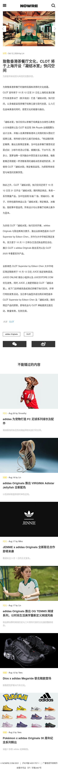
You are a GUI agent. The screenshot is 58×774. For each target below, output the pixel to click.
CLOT (11, 322)
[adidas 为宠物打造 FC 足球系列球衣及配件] (29, 391)
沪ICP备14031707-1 (31, 763)
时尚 (5, 413)
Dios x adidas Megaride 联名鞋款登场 (27, 678)
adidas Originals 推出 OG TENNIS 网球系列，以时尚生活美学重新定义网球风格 (28, 613)
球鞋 (4, 53)
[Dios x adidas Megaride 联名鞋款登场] (29, 650)
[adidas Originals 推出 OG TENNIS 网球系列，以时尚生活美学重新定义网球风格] (29, 583)
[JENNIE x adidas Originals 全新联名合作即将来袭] (29, 519)
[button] (3, 29)
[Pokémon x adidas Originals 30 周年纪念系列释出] (29, 710)
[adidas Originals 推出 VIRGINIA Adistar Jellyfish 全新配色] (29, 455)
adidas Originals (11, 334)
